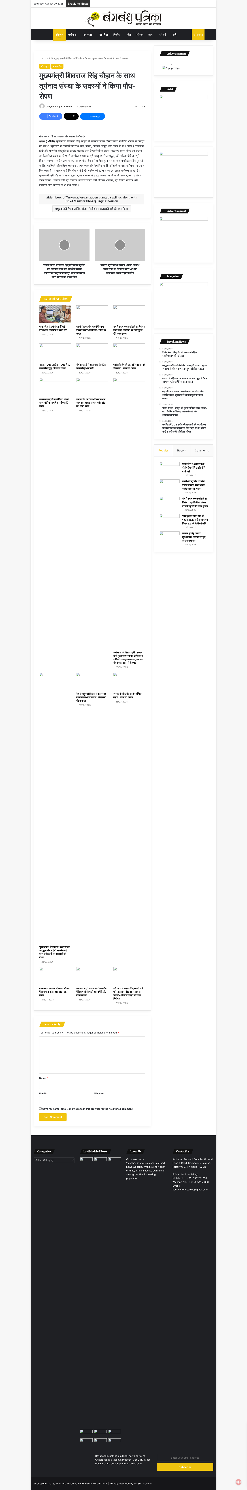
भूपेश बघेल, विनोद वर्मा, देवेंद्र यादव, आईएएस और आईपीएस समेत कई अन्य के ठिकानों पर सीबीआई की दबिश (54, 952)
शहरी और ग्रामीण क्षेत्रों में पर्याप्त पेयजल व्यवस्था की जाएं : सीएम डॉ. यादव (91, 330)
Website (99, 1093)
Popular (163, 450)
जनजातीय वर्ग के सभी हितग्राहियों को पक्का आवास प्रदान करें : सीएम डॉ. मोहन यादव (91, 402)
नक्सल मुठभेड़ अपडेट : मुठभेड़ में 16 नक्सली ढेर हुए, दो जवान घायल (54, 366)
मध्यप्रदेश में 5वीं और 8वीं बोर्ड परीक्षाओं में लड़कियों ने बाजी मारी (53, 328)
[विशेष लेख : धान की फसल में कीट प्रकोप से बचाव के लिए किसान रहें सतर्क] (86, 1292)
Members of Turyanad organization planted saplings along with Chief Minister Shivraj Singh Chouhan (92, 199)
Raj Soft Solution (143, 1483)
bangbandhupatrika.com (59, 106)
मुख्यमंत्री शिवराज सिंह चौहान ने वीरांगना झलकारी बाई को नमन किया (92, 209)
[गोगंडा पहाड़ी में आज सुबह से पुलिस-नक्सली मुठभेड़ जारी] (92, 352)
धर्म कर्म (162, 34)
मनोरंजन (139, 34)
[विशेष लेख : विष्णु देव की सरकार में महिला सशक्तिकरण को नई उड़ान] (100, 1161)
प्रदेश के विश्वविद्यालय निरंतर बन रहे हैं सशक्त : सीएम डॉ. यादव (129, 366)
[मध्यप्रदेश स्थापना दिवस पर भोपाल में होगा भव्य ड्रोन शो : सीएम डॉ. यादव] (55, 976)
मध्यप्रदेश (88, 34)
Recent (181, 450)
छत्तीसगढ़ (72, 34)
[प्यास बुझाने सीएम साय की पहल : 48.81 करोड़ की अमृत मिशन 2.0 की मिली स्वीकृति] (170, 521)
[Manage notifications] (238, 1482)
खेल (129, 34)
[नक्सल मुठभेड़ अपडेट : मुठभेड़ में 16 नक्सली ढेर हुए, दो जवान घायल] (55, 352)
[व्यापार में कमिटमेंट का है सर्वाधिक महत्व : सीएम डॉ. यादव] (129, 682)
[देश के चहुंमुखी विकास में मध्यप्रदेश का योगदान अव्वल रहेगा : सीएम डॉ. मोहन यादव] (92, 682)
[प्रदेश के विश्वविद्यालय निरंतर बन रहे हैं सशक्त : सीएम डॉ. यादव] (129, 352)
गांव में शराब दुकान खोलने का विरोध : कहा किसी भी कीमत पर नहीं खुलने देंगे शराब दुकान (129, 330)
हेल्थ (150, 34)
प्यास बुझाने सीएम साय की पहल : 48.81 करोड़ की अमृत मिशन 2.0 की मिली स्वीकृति (195, 519)
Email (43, 1093)
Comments (202, 450)
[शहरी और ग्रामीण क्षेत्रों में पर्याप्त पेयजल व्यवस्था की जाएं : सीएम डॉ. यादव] (92, 314)
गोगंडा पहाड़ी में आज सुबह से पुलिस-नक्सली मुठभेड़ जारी (91, 366)
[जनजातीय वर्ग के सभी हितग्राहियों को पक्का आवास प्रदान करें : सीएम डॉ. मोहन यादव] (92, 387)
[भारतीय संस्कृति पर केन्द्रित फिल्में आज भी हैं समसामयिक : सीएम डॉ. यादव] (55, 387)
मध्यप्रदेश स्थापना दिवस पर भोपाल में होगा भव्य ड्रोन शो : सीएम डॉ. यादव (54, 992)
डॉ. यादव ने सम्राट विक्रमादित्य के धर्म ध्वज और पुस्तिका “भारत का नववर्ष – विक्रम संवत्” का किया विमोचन (128, 993)
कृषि (174, 34)
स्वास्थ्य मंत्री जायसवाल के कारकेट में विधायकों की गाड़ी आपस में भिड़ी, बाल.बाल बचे (91, 992)
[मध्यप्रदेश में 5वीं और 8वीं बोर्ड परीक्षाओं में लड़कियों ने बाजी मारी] (55, 314)
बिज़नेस (116, 34)
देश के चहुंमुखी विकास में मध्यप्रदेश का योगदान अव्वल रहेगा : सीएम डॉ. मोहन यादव (91, 697)
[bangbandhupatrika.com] (124, 18)
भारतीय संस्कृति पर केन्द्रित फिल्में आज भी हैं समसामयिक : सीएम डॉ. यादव (54, 402)
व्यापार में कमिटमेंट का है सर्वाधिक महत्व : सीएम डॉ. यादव (127, 695)
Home (44, 58)
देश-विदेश (103, 34)
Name (43, 1078)
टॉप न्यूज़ (59, 34)
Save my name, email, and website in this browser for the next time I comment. (87, 1108)
